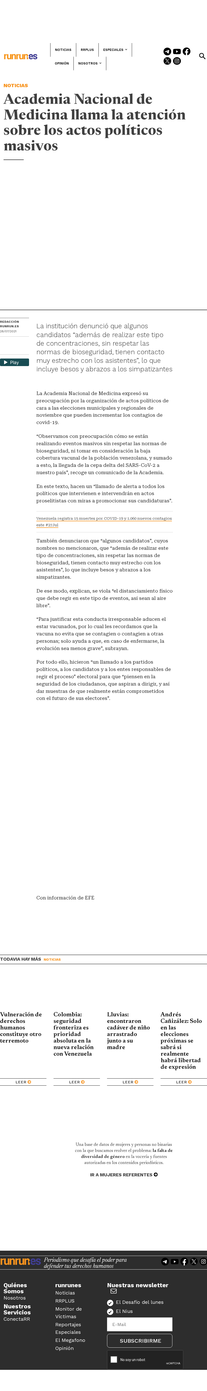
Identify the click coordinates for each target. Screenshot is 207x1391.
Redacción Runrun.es (9, 324)
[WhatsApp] (13, 342)
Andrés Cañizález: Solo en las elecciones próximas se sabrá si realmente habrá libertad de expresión (181, 1041)
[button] (202, 56)
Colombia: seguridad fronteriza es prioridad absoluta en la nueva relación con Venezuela (74, 1034)
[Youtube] (176, 51)
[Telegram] (167, 51)
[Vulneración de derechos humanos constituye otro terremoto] (23, 991)
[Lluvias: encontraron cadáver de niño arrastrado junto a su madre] (130, 991)
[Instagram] (176, 61)
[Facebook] (186, 51)
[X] (4, 350)
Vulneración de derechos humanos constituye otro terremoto (21, 1028)
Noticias (16, 85)
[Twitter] (167, 61)
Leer (20, 1082)
